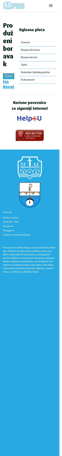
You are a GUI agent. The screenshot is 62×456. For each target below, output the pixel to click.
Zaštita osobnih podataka (16, 235)
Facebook (8, 226)
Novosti (25, 42)
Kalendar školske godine (35, 72)
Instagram (8, 230)
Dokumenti (28, 79)
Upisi (24, 65)
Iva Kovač (8, 84)
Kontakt (7, 212)
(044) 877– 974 (10, 222)
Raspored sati (29, 57)
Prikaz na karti (11, 218)
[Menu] (51, 5)
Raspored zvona (30, 50)
